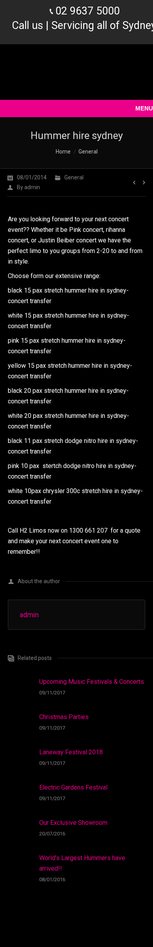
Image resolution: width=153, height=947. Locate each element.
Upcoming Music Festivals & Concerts (91, 681)
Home (63, 151)
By (28, 187)
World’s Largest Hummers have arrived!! (82, 863)
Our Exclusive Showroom (73, 822)
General (88, 151)
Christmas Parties (64, 717)
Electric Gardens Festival (73, 787)
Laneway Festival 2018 (71, 752)
